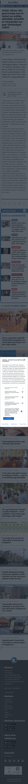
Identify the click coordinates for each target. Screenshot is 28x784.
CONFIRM (8, 418)
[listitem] (14, 388)
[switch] (22, 392)
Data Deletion (5, 424)
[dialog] (14, 392)
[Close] (24, 360)
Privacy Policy (22, 424)
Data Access (14, 424)
